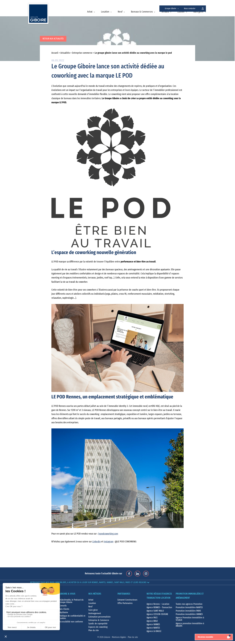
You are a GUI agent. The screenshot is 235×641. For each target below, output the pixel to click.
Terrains (165, 12)
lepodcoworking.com (108, 534)
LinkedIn (96, 541)
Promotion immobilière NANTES (189, 607)
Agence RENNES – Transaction (159, 607)
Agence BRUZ (152, 621)
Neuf (120, 12)
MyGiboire (63, 612)
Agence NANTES (153, 628)
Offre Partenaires (125, 603)
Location (105, 12)
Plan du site (93, 630)
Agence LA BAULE (154, 631)
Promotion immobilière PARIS (188, 611)
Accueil (54, 53)
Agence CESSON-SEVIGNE (157, 614)
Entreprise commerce (82, 53)
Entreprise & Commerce (98, 620)
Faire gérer (198, 12)
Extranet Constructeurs (127, 600)
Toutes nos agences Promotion (189, 604)
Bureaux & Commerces (142, 12)
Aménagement (94, 613)
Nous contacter (189, 9)
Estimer (181, 12)
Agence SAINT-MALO (155, 611)
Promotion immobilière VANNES (189, 614)
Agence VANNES (153, 624)
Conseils (63, 606)
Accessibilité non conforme (71, 622)
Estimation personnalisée (99, 617)
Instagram (108, 541)
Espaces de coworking (97, 627)
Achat (89, 12)
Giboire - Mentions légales (115, 637)
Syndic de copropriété (97, 624)
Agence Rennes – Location (158, 604)
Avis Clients (64, 609)
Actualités (65, 53)
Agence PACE (152, 618)
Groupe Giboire (170, 9)
